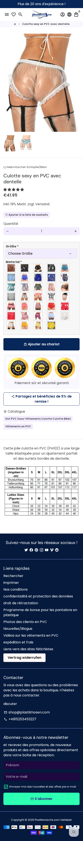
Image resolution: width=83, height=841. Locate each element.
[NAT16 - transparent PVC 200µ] (65, 296)
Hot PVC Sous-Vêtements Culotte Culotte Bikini (38, 418)
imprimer (11, 582)
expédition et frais (18, 642)
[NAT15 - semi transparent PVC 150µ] (51, 296)
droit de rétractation (20, 603)
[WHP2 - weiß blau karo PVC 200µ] (51, 316)
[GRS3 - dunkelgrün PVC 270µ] (38, 287)
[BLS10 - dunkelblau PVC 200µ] (65, 277)
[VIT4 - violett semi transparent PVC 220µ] (38, 316)
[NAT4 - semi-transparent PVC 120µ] (11, 296)
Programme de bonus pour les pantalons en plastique (40, 612)
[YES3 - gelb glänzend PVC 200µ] (51, 325)
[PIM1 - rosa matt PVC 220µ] (24, 306)
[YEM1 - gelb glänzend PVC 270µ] (24, 325)
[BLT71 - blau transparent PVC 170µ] (11, 287)
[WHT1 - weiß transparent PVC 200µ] (11, 325)
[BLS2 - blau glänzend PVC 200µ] (38, 277)
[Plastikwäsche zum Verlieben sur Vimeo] (51, 550)
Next (76, 83)
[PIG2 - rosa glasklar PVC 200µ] (11, 306)
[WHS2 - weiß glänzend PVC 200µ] (65, 316)
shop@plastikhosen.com (27, 712)
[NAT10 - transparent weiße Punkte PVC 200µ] (38, 296)
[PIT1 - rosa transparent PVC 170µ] (38, 306)
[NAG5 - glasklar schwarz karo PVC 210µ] (65, 287)
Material (14, 262)
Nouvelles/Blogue (17, 628)
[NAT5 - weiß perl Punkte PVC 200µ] (24, 296)
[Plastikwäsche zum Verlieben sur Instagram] (41, 550)
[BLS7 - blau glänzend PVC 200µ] (51, 277)
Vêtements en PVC (18, 426)
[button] (14, 189)
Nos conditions (15, 589)
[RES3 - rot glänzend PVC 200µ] (65, 306)
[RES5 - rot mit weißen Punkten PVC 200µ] (11, 316)
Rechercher (13, 575)
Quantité (10, 223)
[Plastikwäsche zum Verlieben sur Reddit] (57, 550)
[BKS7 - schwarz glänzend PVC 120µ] (38, 268)
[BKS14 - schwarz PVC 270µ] (51, 268)
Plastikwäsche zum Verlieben (53, 820)
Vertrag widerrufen (24, 657)
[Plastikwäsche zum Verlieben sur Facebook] (31, 550)
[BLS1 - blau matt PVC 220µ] (24, 277)
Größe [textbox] (12, 246)
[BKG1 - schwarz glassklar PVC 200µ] (11, 268)
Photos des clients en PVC (25, 621)
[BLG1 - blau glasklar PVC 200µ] (65, 268)
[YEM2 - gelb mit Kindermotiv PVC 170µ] (38, 325)
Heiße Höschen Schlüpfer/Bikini (25, 167)
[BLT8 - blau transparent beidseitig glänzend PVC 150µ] (24, 287)
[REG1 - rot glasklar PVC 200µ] (51, 306)
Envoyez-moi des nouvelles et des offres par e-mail (42, 786)
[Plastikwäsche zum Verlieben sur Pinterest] (36, 550)
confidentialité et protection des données (38, 596)
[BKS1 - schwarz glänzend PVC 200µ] (24, 268)
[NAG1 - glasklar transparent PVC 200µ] (51, 287)
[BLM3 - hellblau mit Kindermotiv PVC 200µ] (11, 277)
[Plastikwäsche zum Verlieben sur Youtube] (46, 550)
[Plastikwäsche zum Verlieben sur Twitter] (26, 550)
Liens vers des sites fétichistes (28, 649)
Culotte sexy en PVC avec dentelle (46, 24)
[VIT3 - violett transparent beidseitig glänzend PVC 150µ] (24, 316)
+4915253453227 (20, 719)
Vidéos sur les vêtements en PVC (30, 635)
